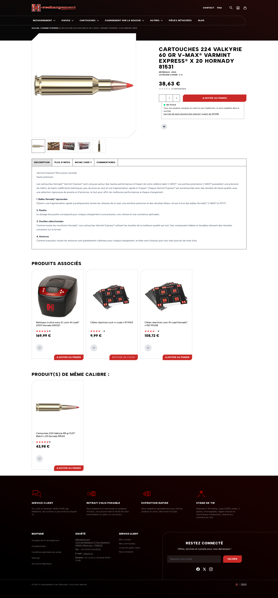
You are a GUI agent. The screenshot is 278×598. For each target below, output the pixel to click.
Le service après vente (129, 548)
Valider (232, 559)
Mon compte (125, 539)
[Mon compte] (238, 7)
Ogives (65, 20)
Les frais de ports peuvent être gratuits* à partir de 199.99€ (191, 114)
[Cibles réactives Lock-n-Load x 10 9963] (112, 296)
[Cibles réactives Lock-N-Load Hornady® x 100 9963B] (166, 296)
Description (42, 162)
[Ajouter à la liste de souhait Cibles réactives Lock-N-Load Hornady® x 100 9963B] (148, 347)
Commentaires (106, 162)
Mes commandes (127, 543)
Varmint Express (49, 28)
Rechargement (42, 20)
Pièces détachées (180, 20)
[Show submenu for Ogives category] (73, 20)
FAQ (219, 8)
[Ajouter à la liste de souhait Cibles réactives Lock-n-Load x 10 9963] (93, 347)
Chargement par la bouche (123, 20)
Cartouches (88, 20)
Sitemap (35, 558)
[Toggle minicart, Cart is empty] (245, 7)
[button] (202, 89)
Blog (201, 20)
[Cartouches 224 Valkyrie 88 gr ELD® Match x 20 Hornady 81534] (57, 407)
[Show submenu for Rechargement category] (54, 20)
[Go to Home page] (54, 8)
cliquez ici (88, 553)
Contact (208, 8)
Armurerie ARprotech (42, 564)
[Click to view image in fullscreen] (84, 85)
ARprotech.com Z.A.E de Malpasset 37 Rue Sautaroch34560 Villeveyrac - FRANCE (92, 542)
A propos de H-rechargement (45, 540)
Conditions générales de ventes (46, 552)
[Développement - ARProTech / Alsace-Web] (237, 584)
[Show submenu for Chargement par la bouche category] (143, 20)
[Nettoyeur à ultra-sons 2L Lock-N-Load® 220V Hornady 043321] (57, 296)
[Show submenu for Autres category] (162, 20)
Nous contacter (126, 552)
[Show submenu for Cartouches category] (98, 20)
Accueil (36, 28)
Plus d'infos (62, 162)
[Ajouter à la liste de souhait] (164, 127)
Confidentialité (39, 546)
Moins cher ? (83, 162)
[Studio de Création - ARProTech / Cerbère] (243, 585)
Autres (155, 20)
